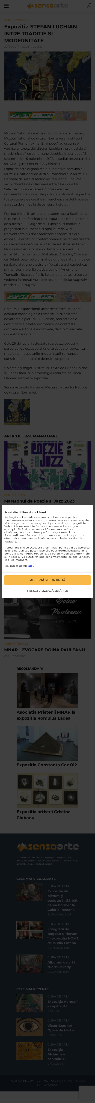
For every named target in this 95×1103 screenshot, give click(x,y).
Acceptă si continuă (47, 580)
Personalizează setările (47, 590)
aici (30, 565)
